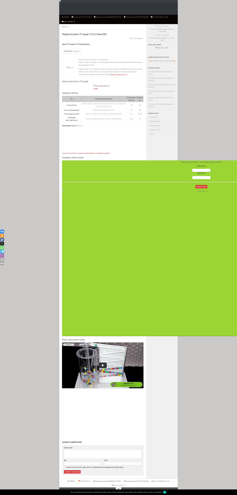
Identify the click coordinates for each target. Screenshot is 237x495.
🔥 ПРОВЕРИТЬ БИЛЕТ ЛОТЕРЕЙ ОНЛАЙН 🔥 (162, 61)
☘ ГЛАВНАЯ (65, 17)
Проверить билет (201, 186)
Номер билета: (201, 173)
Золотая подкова (155, 125)
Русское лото (154, 117)
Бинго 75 (65, 27)
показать (76, 51)
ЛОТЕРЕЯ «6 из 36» (163, 17)
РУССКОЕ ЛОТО (86, 17)
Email (105, 460)
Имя (65, 460)
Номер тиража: (201, 166)
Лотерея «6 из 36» (155, 130)
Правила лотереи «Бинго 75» (118, 74)
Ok (165, 492)
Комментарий (68, 447)
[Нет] (235, 492)
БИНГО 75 (72, 22)
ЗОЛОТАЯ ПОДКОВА (142, 17)
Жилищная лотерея (155, 121)
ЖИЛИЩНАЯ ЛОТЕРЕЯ (114, 17)
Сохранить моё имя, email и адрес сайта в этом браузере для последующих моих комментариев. (95, 467)
